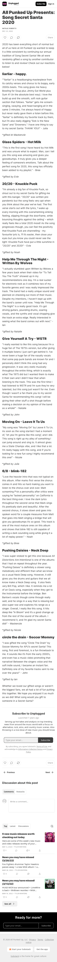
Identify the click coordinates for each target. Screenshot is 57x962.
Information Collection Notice (30, 749)
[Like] (5, 37)
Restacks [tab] (20, 791)
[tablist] (14, 791)
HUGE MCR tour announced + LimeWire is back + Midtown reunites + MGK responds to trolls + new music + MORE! (21, 889)
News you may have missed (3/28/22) (18, 859)
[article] (28, 842)
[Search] (52, 826)
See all (7, 903)
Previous (11, 772)
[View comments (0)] (11, 37)
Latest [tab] (12, 826)
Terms (40, 939)
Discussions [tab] (23, 826)
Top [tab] (5, 826)
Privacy (32, 939)
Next (48, 772)
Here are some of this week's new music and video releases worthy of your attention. (21, 842)
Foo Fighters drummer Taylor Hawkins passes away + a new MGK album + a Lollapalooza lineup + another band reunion (20, 865)
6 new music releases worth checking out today (18, 836)
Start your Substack (21, 949)
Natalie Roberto (9, 28)
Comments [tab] (9, 791)
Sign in (51, 4)
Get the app (42, 949)
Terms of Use (42, 746)
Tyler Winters (20, 847)
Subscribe (41, 4)
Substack (15, 956)
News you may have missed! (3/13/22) (18, 882)
